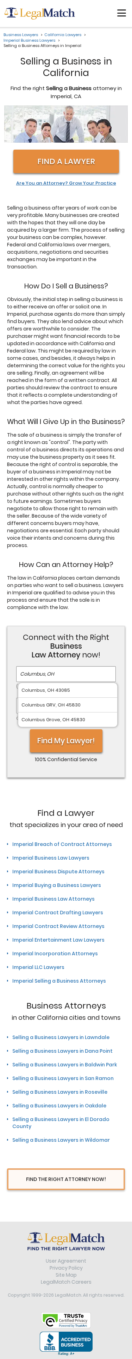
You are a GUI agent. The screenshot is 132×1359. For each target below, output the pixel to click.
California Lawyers (62, 34)
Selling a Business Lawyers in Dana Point (62, 1050)
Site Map (66, 1274)
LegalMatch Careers (66, 1281)
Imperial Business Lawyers (29, 40)
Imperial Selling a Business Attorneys (59, 980)
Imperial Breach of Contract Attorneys (62, 844)
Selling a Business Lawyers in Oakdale (59, 1105)
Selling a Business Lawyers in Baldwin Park (64, 1064)
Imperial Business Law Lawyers (50, 857)
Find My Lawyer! (66, 741)
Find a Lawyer (66, 161)
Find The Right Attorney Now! (66, 1179)
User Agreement (66, 1260)
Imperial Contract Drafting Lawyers (57, 912)
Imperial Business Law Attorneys (53, 898)
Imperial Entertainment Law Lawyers (58, 939)
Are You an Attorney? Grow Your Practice (66, 183)
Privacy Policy (66, 1267)
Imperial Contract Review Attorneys (58, 926)
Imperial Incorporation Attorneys (55, 953)
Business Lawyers (21, 34)
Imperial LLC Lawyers (38, 967)
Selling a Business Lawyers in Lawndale (60, 1037)
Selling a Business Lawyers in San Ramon (63, 1078)
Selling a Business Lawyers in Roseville (59, 1091)
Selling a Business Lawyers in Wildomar (61, 1139)
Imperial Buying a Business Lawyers (56, 885)
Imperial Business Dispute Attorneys (58, 871)
